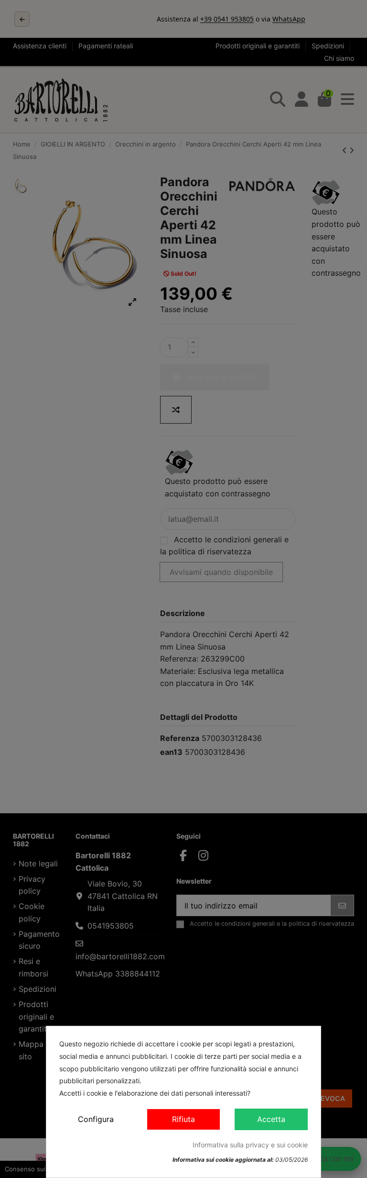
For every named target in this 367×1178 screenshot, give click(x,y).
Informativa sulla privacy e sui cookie (250, 1145)
